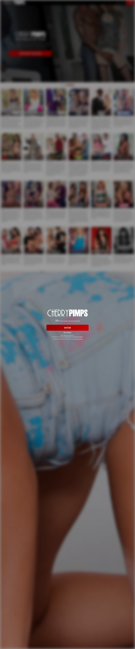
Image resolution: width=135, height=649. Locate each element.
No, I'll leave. (67, 332)
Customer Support (78, 338)
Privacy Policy (68, 336)
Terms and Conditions (78, 336)
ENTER (67, 327)
